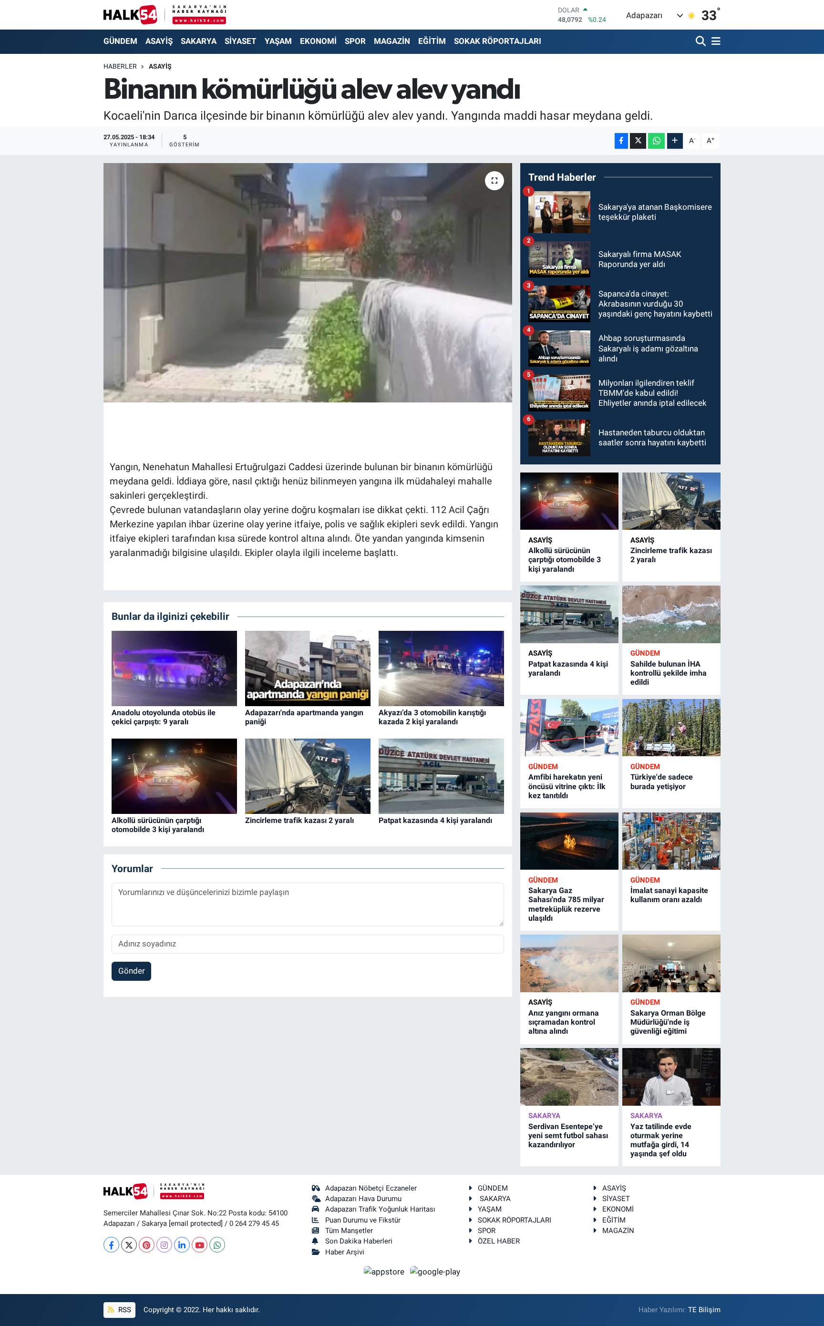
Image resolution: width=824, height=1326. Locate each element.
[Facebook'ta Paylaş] (621, 141)
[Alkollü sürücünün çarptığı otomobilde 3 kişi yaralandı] (174, 775)
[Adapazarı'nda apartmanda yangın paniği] (308, 667)
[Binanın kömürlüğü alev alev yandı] (307, 282)
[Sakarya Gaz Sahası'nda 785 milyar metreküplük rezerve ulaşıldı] (569, 841)
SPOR (355, 41)
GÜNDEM (120, 41)
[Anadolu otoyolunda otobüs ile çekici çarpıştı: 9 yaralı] (174, 667)
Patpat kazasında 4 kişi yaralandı (435, 820)
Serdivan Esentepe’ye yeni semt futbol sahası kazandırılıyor (568, 1135)
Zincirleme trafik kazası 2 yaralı (299, 820)
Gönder (131, 971)
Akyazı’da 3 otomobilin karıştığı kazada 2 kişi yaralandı (432, 717)
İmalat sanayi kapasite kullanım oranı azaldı (669, 895)
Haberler (120, 66)
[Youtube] (199, 1245)
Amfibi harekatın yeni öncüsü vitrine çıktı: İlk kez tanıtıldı (567, 786)
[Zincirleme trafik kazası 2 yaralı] (308, 775)
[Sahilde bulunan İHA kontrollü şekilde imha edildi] (671, 614)
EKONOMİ (318, 41)
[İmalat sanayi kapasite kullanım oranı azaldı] (671, 841)
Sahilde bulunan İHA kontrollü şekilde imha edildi (668, 673)
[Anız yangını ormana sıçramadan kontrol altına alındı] (569, 963)
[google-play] (435, 1271)
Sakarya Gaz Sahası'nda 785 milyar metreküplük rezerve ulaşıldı (566, 904)
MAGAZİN (392, 41)
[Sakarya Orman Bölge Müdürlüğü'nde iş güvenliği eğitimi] (671, 963)
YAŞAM (278, 41)
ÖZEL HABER (499, 1241)
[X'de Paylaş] (638, 141)
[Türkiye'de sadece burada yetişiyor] (671, 728)
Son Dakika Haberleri (358, 1241)
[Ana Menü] (714, 41)
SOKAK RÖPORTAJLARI (497, 41)
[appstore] (385, 1271)
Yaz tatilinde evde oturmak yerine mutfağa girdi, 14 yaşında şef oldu (660, 1140)
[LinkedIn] (182, 1245)
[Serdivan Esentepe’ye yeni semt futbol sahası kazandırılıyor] (569, 1077)
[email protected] (196, 1223)
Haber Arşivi (344, 1252)
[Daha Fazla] (675, 141)
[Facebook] (111, 1245)
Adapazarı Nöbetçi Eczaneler (371, 1188)
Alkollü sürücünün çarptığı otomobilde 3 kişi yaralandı (158, 825)
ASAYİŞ (159, 41)
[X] (129, 1245)
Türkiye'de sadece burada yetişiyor (661, 781)
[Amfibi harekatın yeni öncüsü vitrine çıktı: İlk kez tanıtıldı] (569, 728)
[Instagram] (164, 1245)
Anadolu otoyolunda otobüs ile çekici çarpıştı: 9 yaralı (164, 717)
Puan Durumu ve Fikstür (363, 1220)
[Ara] (702, 41)
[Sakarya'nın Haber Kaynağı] (164, 14)
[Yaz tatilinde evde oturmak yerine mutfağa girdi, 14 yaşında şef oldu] (671, 1077)
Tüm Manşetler (349, 1230)
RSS (123, 1309)
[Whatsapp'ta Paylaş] (656, 141)
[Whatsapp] (217, 1245)
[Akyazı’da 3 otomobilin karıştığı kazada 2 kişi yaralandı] (441, 667)
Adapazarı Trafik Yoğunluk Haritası (380, 1209)
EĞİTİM (432, 41)
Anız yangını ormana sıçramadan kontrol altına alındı (563, 1022)
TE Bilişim (704, 1309)
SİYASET (241, 41)
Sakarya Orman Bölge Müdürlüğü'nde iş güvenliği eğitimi (668, 1022)
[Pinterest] (146, 1245)
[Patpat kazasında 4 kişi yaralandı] (441, 775)
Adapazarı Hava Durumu (363, 1198)
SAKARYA (198, 41)
